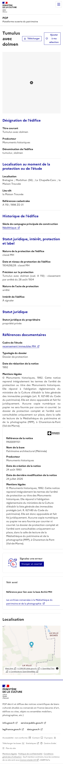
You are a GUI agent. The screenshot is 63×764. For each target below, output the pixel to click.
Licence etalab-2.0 (28, 760)
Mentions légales (9, 753)
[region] (31, 650)
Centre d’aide (50, 743)
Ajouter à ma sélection (54, 38)
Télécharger (33, 38)
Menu (59, 4)
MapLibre (9, 668)
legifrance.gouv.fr (11, 729)
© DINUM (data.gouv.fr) (27, 668)
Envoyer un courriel (32, 564)
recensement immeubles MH (19, 346)
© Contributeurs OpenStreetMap (22, 671)
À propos (48, 737)
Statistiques (31, 743)
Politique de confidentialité (30, 753)
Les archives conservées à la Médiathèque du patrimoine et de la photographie (29, 601)
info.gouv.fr (8, 723)
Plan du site (11, 748)
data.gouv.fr (33, 729)
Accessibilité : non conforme (15, 737)
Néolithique (9, 227)
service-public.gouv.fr (32, 723)
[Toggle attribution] (57, 668)
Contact (36, 737)
